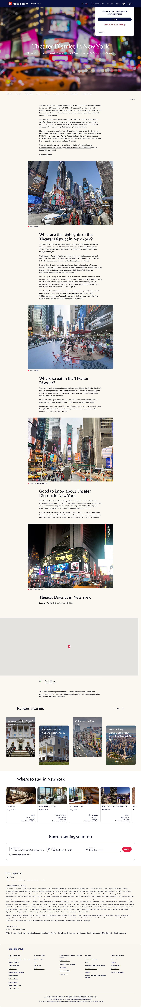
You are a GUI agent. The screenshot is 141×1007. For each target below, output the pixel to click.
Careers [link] (113, 962)
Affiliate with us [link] (65, 961)
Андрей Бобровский (41, 483)
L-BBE (36, 226)
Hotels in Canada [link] (14, 965)
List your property (97, 4)
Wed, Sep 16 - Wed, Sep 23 (62, 850)
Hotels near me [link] (115, 965)
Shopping (46, 94)
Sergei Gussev (39, 589)
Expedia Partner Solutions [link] (67, 964)
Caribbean (62, 933)
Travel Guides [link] (115, 969)
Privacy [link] (87, 962)
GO (7, 14)
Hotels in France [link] (13, 975)
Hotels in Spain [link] (13, 979)
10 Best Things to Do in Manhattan (78, 147)
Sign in (130, 4)
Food (38, 94)
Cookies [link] (87, 972)
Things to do (29, 94)
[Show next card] (135, 805)
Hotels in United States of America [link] (19, 959)
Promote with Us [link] (65, 971)
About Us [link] (114, 959)
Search (127, 849)
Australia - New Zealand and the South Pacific (37, 933)
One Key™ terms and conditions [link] (95, 965)
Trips (117, 4)
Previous (113, 708)
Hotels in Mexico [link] (14, 962)
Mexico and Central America (88, 933)
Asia (14, 933)
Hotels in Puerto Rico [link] (15, 985)
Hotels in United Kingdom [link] (16, 972)
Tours (64, 94)
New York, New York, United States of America (30, 850)
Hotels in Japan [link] (13, 982)
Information (74, 94)
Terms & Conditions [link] (91, 959)
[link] (114, 32)
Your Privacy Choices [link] (91, 969)
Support (110, 4)
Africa (8, 933)
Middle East (107, 933)
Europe (72, 933)
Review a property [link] (39, 969)
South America (120, 933)
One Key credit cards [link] (117, 972)
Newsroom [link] (63, 967)
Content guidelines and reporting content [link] (95, 976)
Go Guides (8, 94)
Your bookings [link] (38, 959)
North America (12, 926)
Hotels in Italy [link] (13, 969)
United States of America (17, 14)
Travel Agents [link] (64, 974)
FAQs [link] (35, 962)
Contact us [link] (37, 965)
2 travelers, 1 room (96, 850)
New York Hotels (86, 94)
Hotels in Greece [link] (14, 988)
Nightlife (56, 94)
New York (29, 14)
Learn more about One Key (114, 25)
